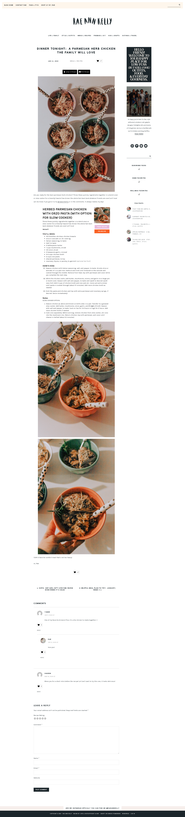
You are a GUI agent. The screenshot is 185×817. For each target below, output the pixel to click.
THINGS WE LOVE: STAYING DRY (144, 239)
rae (49, 639)
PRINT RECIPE (102, 227)
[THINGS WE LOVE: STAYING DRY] (129, 239)
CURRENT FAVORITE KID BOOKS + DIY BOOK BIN (150, 216)
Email (36, 768)
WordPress (125, 813)
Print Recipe (85, 72)
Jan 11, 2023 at (49, 615)
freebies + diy (137, 234)
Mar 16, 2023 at (50, 676)
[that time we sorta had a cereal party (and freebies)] (129, 209)
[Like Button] (97, 61)
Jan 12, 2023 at (53, 642)
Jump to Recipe (70, 72)
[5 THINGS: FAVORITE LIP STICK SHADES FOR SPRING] (129, 224)
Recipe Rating (39, 715)
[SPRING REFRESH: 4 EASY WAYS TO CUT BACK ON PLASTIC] (129, 232)
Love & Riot (84, 813)
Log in (133, 813)
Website (37, 778)
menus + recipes (76, 61)
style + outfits (138, 226)
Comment (38, 725)
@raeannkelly (63, 202)
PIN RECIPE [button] (102, 231)
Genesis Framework (114, 813)
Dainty (103, 813)
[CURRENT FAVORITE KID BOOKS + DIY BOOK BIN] (129, 216)
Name (36, 758)
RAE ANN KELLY (92, 21)
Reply (39, 630)
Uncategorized (138, 211)
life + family (137, 241)
